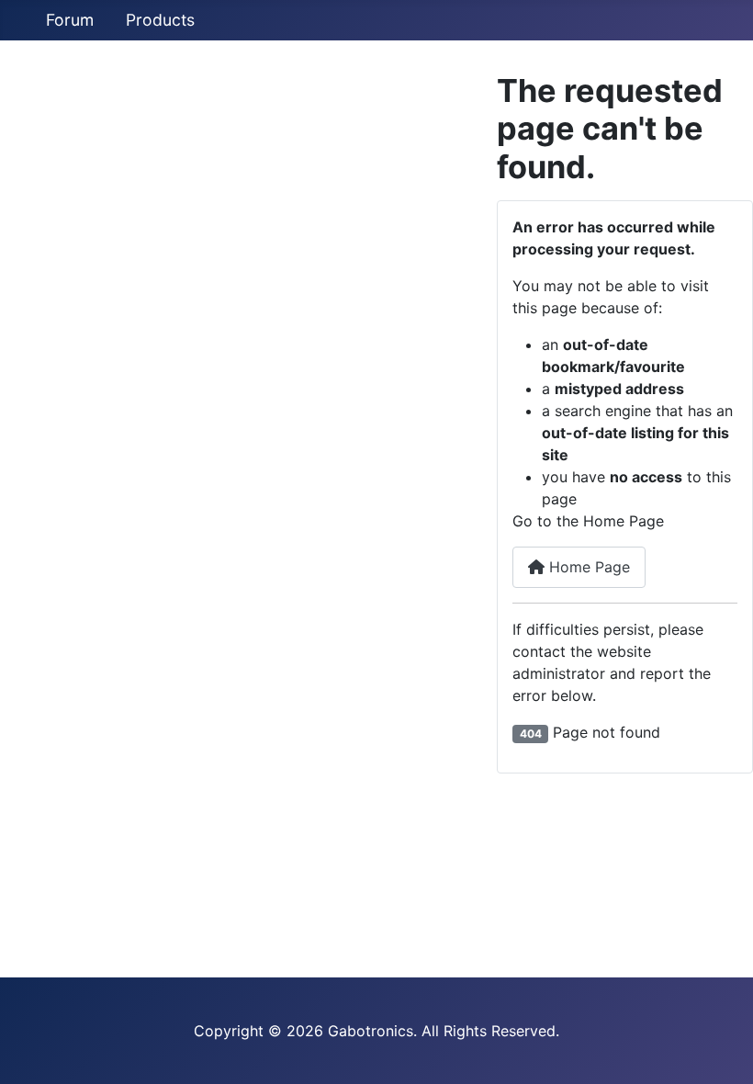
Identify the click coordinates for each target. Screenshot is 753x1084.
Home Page (587, 567)
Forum (70, 19)
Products (160, 19)
